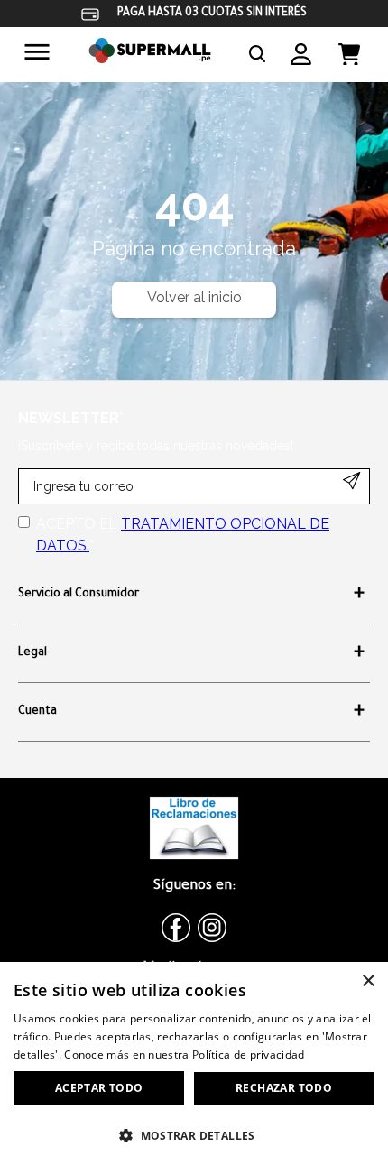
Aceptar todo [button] (99, 1088)
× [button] (367, 981)
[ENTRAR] (300, 54)
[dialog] (194, 1063)
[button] (258, 54)
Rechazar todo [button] (284, 1088)
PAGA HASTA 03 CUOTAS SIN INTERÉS (212, 13)
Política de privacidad (248, 1054)
